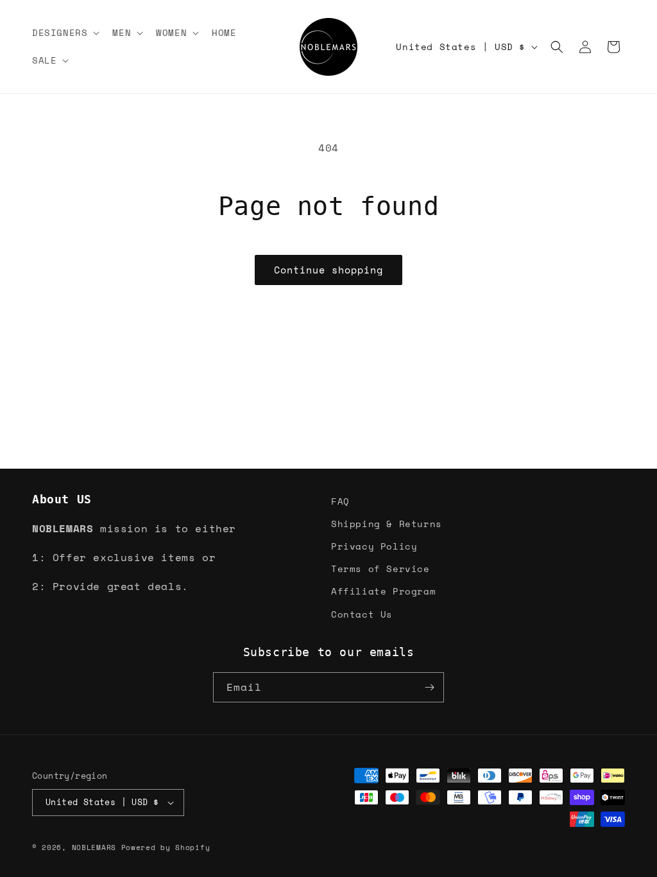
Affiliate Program (383, 591)
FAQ (340, 501)
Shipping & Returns (386, 523)
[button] (64, 32)
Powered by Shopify (165, 847)
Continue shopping (328, 270)
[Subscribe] (429, 687)
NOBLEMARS (94, 847)
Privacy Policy (374, 546)
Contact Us (362, 614)
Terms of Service (380, 568)
